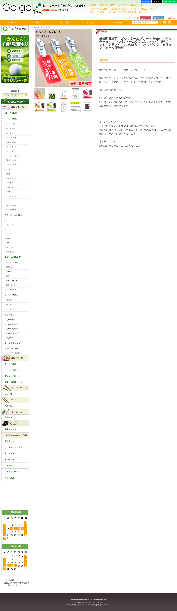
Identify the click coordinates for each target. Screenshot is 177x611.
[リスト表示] (164, 22)
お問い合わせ (116, 22)
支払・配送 (65, 22)
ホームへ (13, 22)
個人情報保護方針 (100, 600)
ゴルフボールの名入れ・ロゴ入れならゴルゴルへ (88, 602)
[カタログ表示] (169, 22)
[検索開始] (155, 22)
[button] (38, 58)
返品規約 (90, 22)
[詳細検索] (160, 22)
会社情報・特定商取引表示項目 (81, 600)
